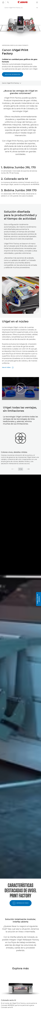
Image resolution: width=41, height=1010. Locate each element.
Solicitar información (12, 74)
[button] (13, 469)
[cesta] (3, 2)
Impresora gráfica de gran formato (15, 45)
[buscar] (8, 2)
